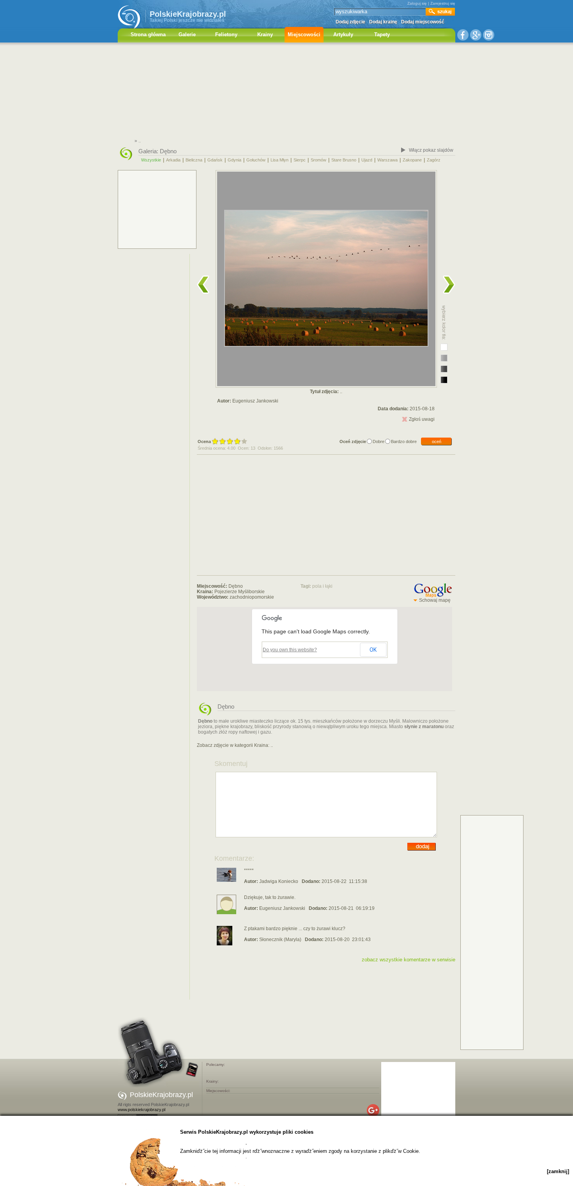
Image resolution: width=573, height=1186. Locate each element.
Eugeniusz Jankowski (255, 401)
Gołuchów (255, 160)
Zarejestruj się (442, 3)
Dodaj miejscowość (422, 22)
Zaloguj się (417, 3)
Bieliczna (194, 160)
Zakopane (412, 160)
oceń (436, 441)
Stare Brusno (343, 160)
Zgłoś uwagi (422, 419)
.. (272, 745)
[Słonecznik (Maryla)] (224, 944)
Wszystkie (151, 160)
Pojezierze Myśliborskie (239, 591)
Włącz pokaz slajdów (431, 150)
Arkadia (173, 160)
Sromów (318, 160)
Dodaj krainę (383, 22)
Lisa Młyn (279, 160)
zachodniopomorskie (252, 597)
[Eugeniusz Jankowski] (226, 912)
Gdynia (234, 160)
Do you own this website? (290, 649)
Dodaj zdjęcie (350, 22)
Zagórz (433, 160)
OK (373, 650)
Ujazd (366, 160)
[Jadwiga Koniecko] (226, 880)
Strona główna (148, 34)
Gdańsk (215, 160)
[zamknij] (558, 1171)
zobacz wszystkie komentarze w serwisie (408, 960)
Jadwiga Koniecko (278, 881)
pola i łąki (322, 586)
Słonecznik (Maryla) (280, 939)
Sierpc (300, 160)
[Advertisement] (286, 92)
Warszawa (387, 160)
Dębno (168, 151)
